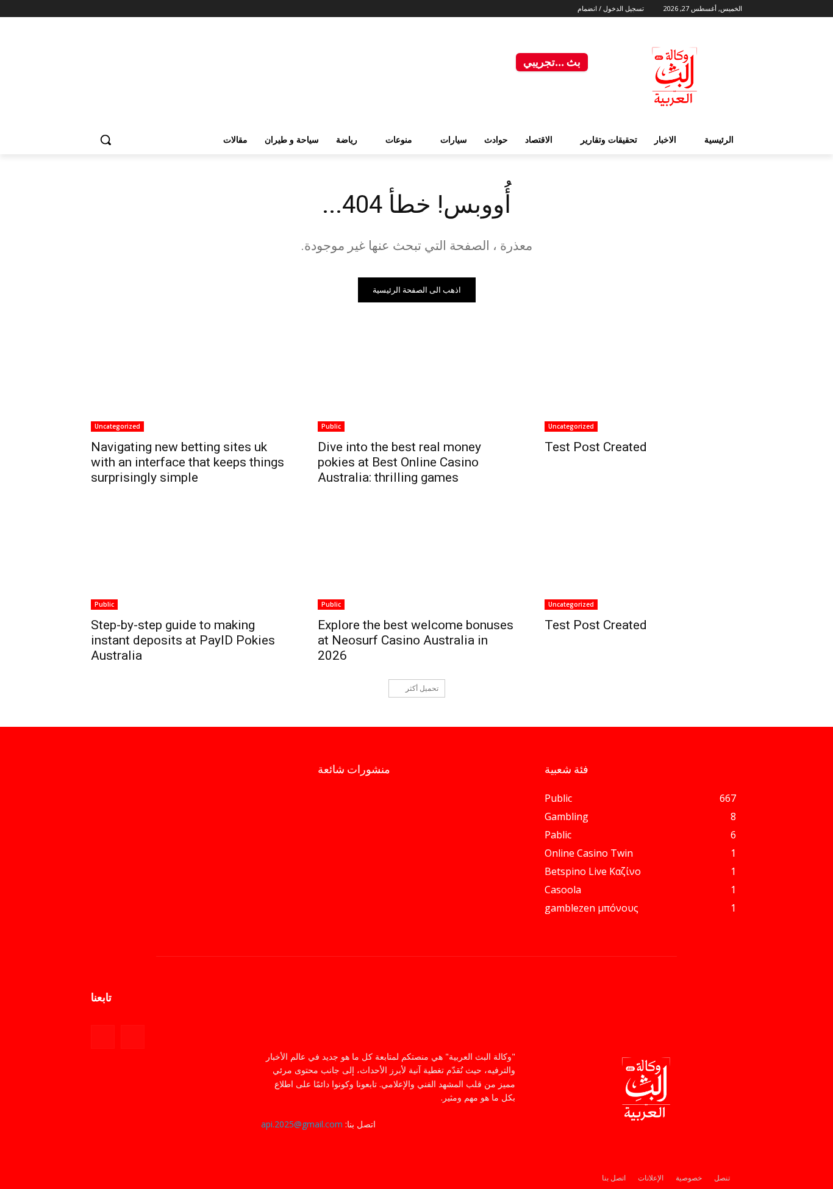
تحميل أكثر (422, 688)
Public (331, 426)
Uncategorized (571, 426)
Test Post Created (596, 447)
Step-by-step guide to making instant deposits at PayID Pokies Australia (183, 640)
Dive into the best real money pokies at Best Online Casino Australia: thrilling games (399, 462)
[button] (105, 139)
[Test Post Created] (643, 382)
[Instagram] (98, 9)
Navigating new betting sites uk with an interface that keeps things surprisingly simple (187, 462)
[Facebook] (112, 9)
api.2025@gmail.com (302, 1124)
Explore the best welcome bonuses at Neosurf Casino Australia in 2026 (415, 640)
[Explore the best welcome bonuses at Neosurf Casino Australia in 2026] (416, 560)
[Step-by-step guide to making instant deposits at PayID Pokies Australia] (189, 560)
